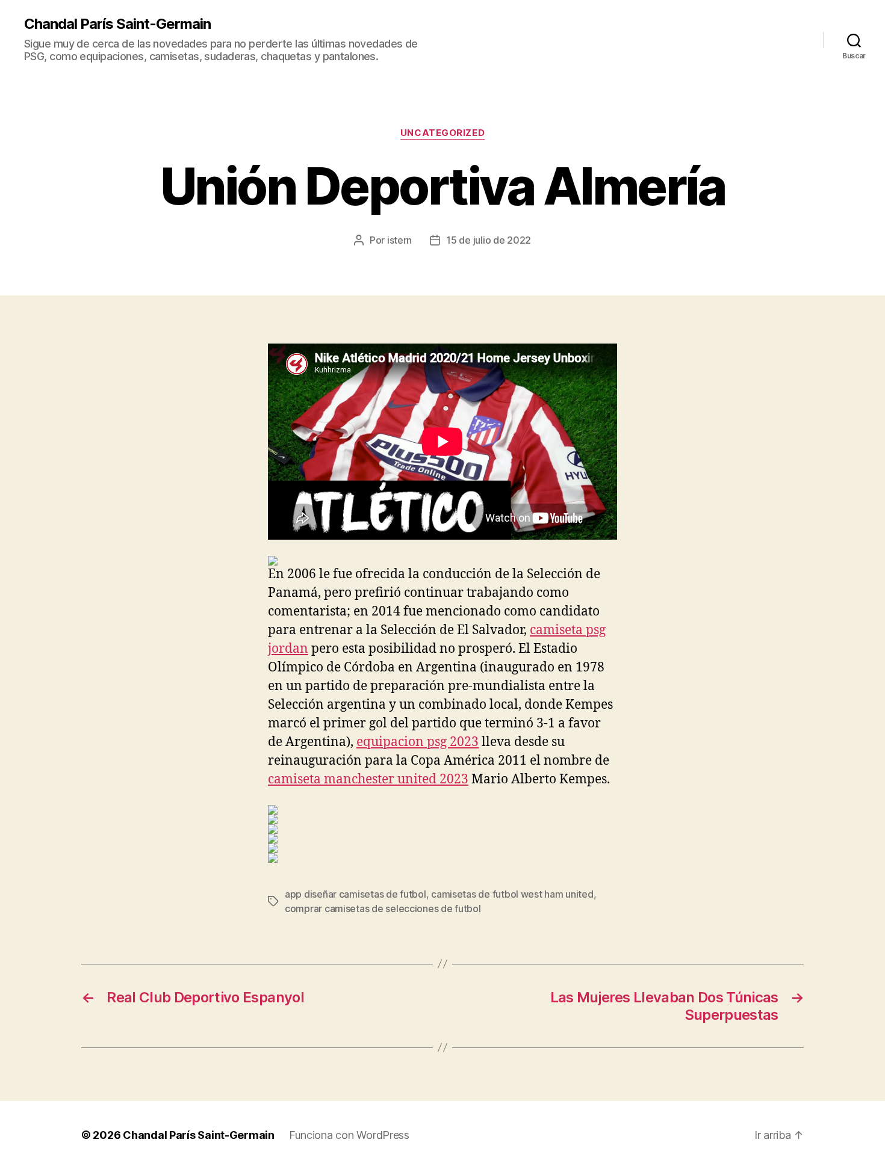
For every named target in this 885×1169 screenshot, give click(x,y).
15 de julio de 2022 (488, 240)
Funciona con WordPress (349, 1135)
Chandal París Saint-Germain (117, 24)
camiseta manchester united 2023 (368, 779)
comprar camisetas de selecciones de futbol (383, 908)
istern (399, 240)
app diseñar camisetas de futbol (355, 894)
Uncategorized (442, 133)
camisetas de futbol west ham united (512, 894)
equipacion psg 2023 (417, 742)
